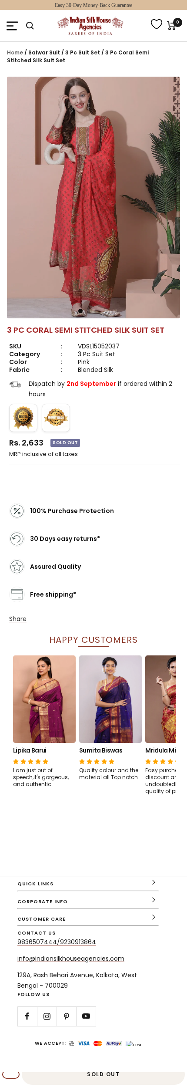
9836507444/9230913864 (56, 942)
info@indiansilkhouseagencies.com (70, 958)
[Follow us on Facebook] (27, 1016)
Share (18, 618)
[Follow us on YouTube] (86, 1016)
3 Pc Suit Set (83, 52)
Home (15, 52)
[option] (44, 722)
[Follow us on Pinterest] (66, 1016)
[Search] (30, 26)
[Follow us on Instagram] (47, 1016)
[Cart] (171, 25)
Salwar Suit (44, 52)
